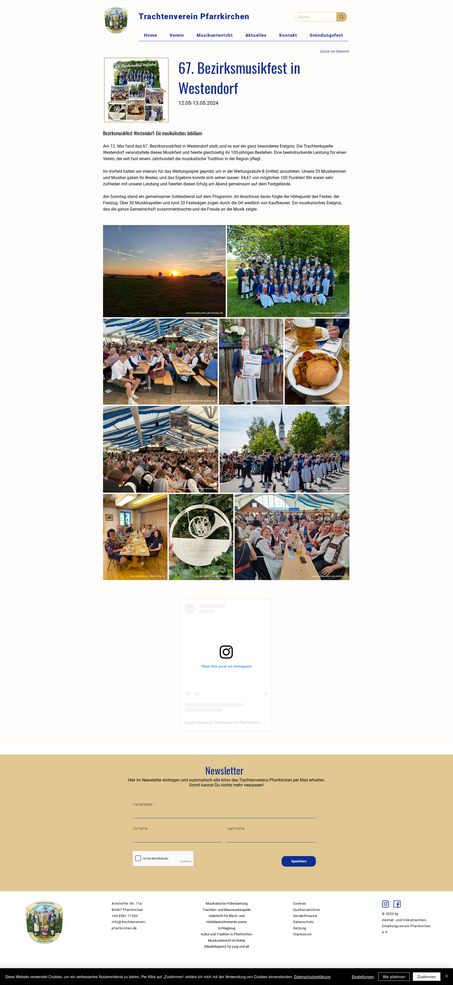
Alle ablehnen (394, 976)
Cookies (299, 903)
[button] (176, 35)
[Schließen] (447, 976)
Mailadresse (142, 804)
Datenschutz (303, 922)
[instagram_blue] (385, 904)
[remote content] (226, 665)
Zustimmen (426, 976)
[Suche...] (341, 16)
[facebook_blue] (397, 904)
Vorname (140, 828)
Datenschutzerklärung (312, 976)
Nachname (235, 828)
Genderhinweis (305, 916)
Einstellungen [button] (363, 976)
